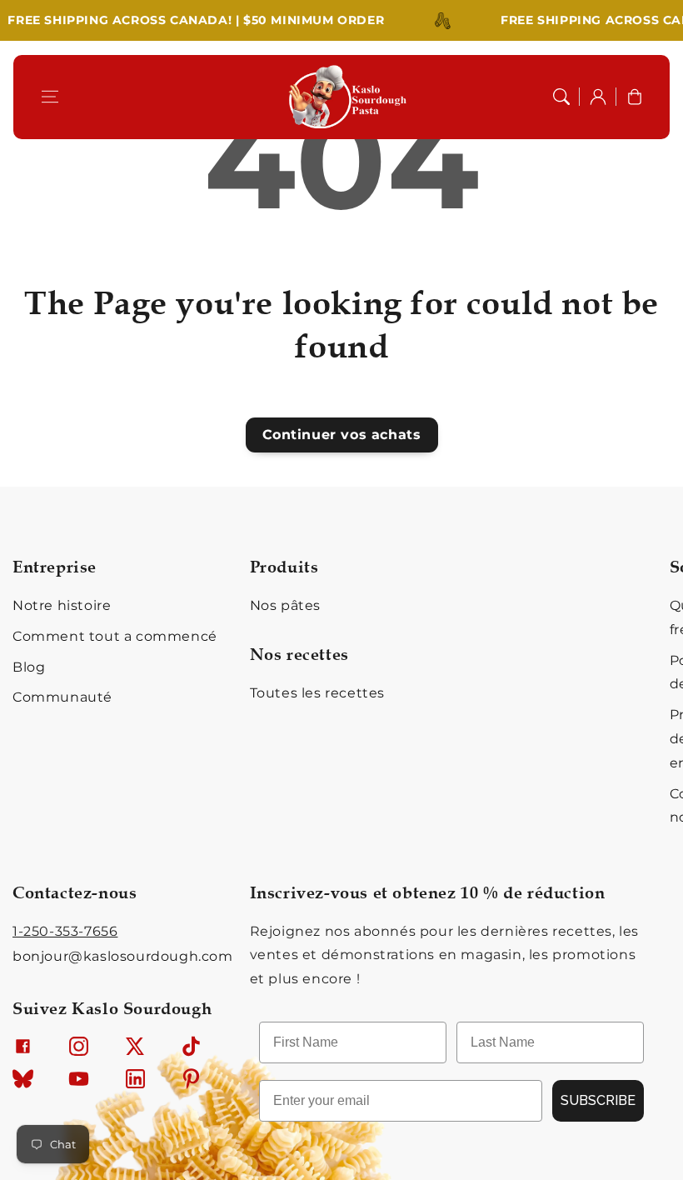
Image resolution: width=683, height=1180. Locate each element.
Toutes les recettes (317, 693)
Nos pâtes (285, 605)
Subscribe (598, 1100)
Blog (28, 667)
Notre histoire (61, 605)
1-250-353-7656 (64, 931)
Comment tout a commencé (114, 636)
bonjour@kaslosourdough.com (122, 956)
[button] (50, 96)
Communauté (62, 697)
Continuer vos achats (341, 434)
